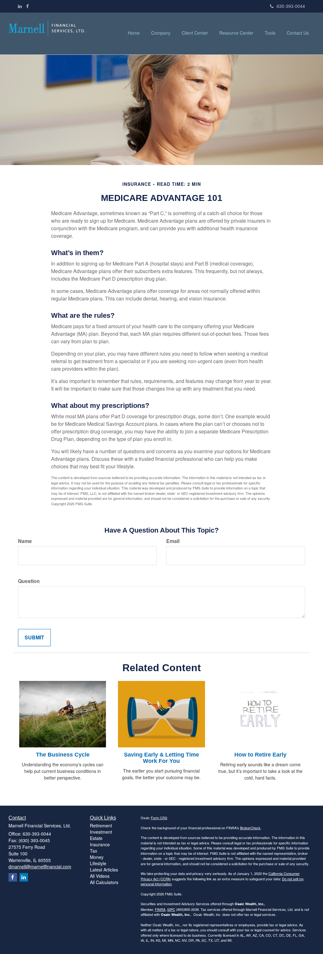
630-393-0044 (291, 6)
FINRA (160, 909)
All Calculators (104, 882)
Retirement (101, 825)
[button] (160, 33)
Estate (96, 838)
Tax (93, 851)
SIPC (171, 909)
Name (25, 541)
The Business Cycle (63, 754)
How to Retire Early (260, 754)
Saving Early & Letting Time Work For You (161, 757)
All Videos (99, 876)
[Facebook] (27, 6)
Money (96, 857)
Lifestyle (98, 863)
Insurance (100, 844)
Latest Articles (104, 869)
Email (172, 541)
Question (29, 581)
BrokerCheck (250, 827)
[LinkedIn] (20, 6)
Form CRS (159, 817)
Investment (101, 832)
